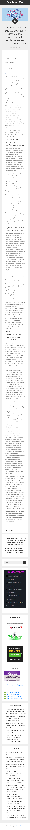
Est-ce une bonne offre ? (13, 752)
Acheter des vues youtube (13, 696)
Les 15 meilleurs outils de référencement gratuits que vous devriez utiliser (15, 780)
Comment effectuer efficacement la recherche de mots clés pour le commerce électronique (15, 808)
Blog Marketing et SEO (12, 694)
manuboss (10, 530)
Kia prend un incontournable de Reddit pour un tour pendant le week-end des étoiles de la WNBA (16, 711)
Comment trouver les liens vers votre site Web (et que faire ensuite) (15, 773)
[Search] (24, 562)
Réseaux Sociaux (15, 47)
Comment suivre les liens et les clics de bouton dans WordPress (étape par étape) (15, 759)
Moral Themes (20, 826)
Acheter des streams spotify (14, 698)
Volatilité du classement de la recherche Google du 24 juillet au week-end (15, 725)
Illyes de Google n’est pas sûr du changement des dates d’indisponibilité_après (15, 718)
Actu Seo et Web (15, 2)
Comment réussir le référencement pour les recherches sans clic (13, 796)
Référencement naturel (12, 692)
